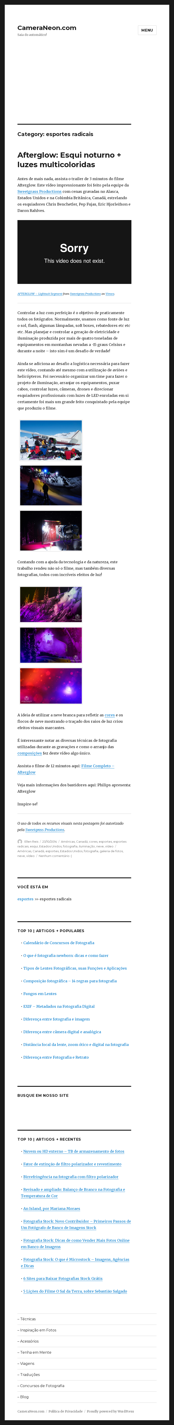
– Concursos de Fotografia (40, 1386)
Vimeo (110, 293)
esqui (34, 846)
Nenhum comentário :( (55, 856)
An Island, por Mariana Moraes (51, 1208)
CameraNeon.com (46, 28)
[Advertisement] (88, 90)
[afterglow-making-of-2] (51, 485)
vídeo (109, 846)
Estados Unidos (50, 846)
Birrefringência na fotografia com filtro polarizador (70, 1176)
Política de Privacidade (65, 1411)
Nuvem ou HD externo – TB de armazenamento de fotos (73, 1151)
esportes (105, 841)
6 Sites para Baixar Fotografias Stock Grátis (63, 1278)
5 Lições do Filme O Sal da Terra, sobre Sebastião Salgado (75, 1291)
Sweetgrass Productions (39, 191)
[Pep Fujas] (51, 604)
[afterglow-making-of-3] (51, 530)
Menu (147, 30)
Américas (68, 841)
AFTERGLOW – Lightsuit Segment (39, 293)
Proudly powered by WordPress (110, 1411)
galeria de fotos (111, 851)
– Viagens (25, 1363)
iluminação (87, 846)
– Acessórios (28, 1341)
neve (100, 846)
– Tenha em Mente (34, 1352)
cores (110, 715)
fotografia (70, 846)
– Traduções (28, 1375)
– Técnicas (26, 1319)
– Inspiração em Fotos (36, 1330)
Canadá (82, 841)
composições (29, 753)
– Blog (23, 1397)
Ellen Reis (31, 841)
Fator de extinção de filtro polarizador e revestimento (72, 1164)
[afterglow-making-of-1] (51, 440)
